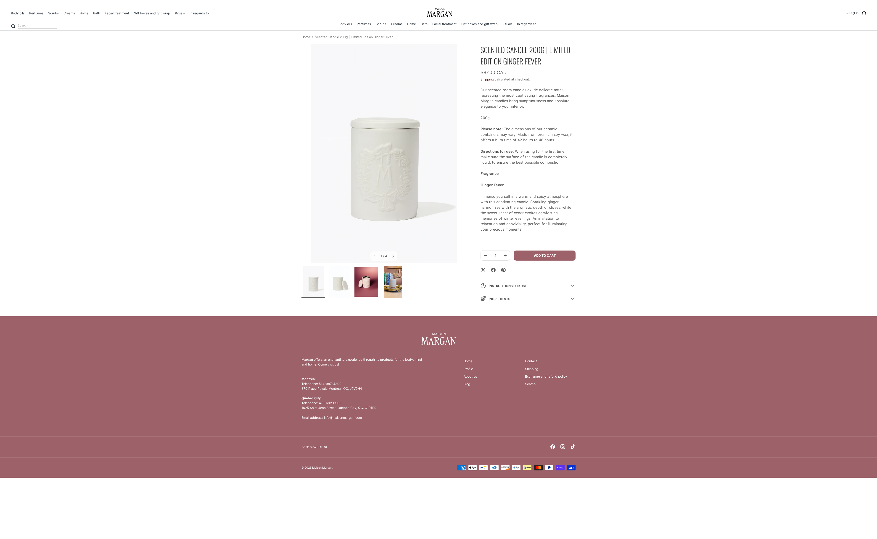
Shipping (487, 79)
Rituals (180, 13)
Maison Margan (322, 467)
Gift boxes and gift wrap (152, 13)
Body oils (17, 13)
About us (470, 376)
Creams (69, 13)
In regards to (199, 13)
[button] (864, 13)
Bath (96, 13)
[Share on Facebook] (493, 270)
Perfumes (36, 13)
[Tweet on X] (483, 270)
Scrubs (53, 13)
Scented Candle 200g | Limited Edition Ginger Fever (354, 37)
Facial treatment (117, 13)
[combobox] (37, 26)
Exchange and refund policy (546, 376)
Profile (468, 369)
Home (84, 13)
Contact (531, 361)
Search (530, 384)
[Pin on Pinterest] (503, 270)
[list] (383, 153)
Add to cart (545, 255)
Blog (467, 384)
